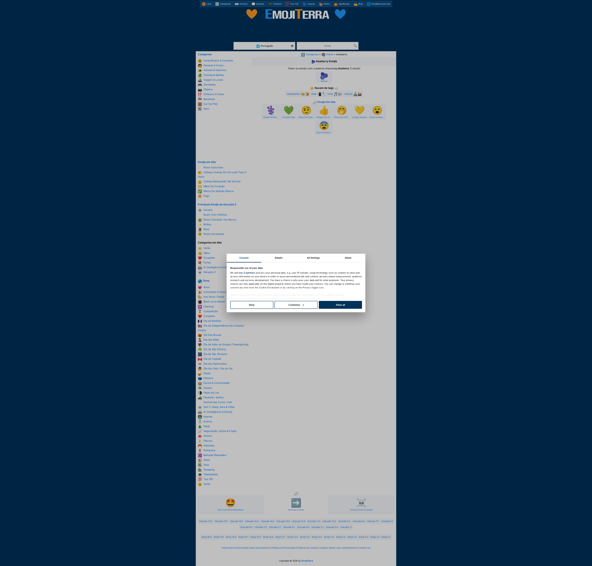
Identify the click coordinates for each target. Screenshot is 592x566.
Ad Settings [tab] (313, 257)
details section (335, 295)
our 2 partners (247, 272)
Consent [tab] (244, 257)
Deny (252, 305)
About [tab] (348, 257)
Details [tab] (278, 257)
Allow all (340, 305)
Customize (294, 305)
